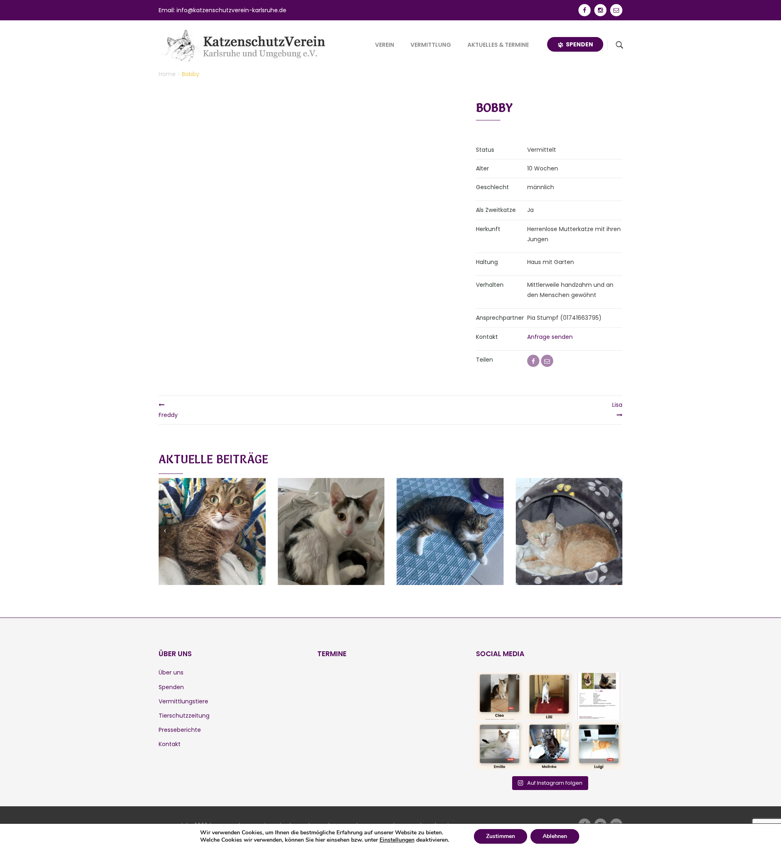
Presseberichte (180, 730)
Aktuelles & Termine (498, 45)
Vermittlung (430, 45)
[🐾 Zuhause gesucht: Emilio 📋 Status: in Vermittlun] (499, 745)
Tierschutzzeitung (184, 716)
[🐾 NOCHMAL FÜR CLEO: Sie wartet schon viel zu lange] (499, 696)
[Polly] (331, 521)
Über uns (171, 672)
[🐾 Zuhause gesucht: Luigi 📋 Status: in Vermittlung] (598, 745)
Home (167, 74)
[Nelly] (450, 521)
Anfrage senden (550, 337)
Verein (384, 45)
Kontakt (170, 744)
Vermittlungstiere (183, 701)
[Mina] (569, 521)
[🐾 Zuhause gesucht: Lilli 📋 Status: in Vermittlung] (549, 696)
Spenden (578, 44)
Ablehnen (555, 836)
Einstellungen (397, 840)
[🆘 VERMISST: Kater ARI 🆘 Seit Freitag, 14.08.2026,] (598, 696)
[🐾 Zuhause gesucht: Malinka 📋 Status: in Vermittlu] (549, 745)
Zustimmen (500, 836)
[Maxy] (212, 521)
